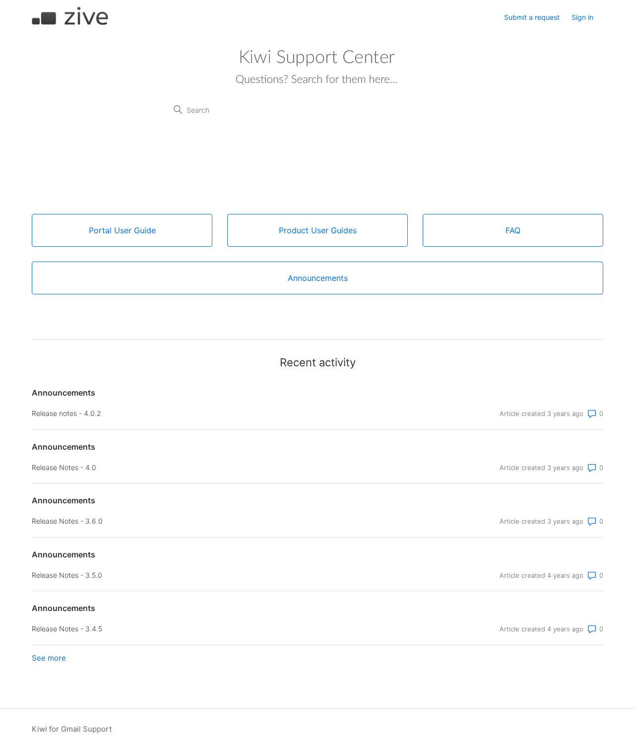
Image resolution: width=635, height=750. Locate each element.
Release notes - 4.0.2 (66, 413)
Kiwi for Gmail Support (72, 729)
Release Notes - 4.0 (64, 467)
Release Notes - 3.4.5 (67, 628)
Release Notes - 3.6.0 (67, 521)
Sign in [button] (582, 17)
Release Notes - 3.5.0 (67, 575)
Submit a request (532, 17)
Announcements (63, 393)
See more (49, 658)
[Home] (70, 22)
